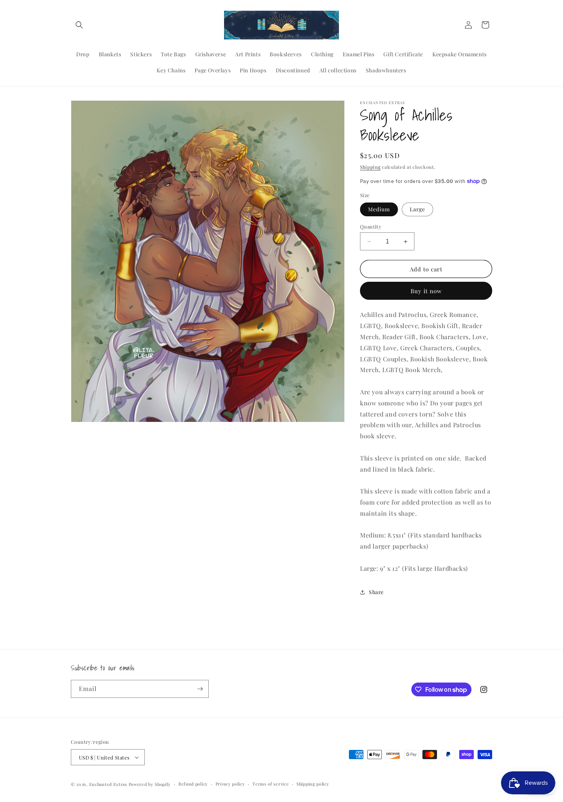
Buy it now (426, 291)
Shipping (370, 167)
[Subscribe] (199, 689)
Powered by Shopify (150, 784)
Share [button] (376, 592)
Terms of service (270, 784)
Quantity (370, 226)
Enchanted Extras (108, 784)
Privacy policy (230, 784)
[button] (79, 24)
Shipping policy (312, 784)
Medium (379, 209)
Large (417, 209)
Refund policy (193, 784)
